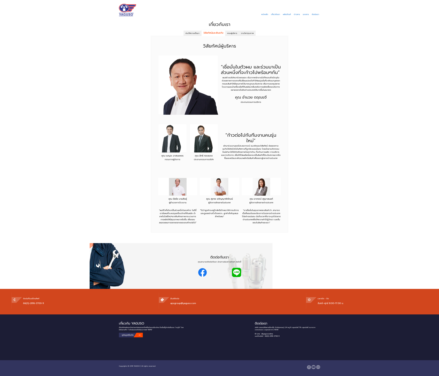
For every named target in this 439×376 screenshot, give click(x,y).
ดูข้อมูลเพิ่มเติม (128, 335)
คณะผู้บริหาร (232, 33)
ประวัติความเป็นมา (192, 33)
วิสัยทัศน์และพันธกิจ (213, 33)
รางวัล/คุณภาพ (247, 33)
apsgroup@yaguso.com (183, 303)
